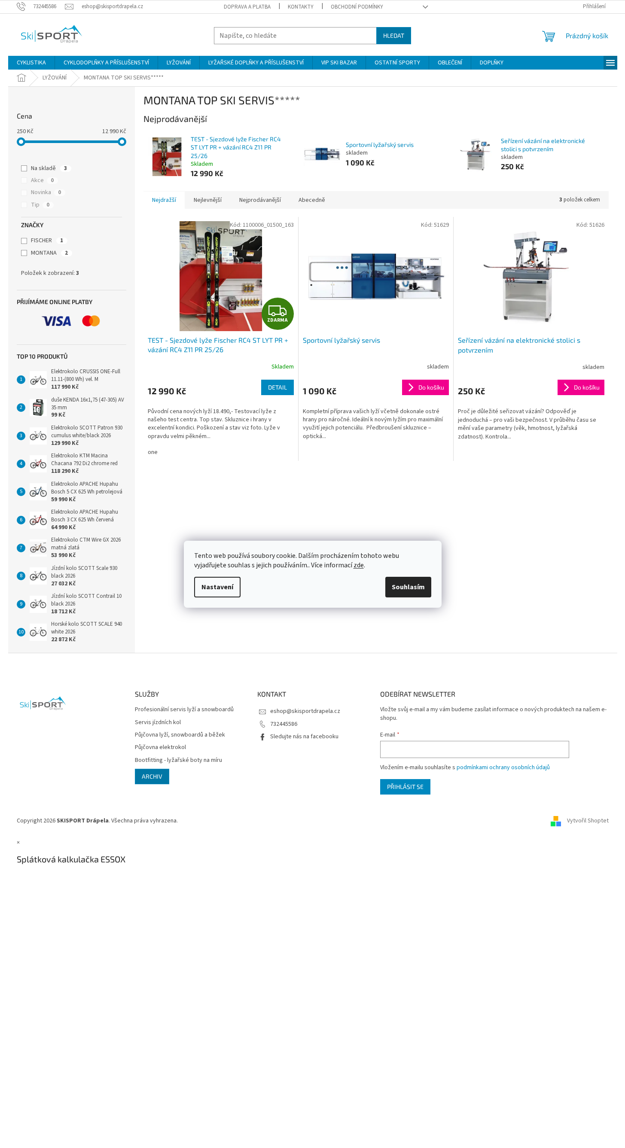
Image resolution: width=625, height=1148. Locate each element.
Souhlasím (408, 587)
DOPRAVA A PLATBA (247, 7)
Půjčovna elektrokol (160, 747)
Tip (40, 205)
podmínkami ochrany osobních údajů (503, 767)
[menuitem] (31, 63)
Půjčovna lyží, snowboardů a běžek (180, 735)
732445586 (283, 724)
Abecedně (312, 200)
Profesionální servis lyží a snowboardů (184, 710)
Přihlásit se (405, 786)
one (153, 452)
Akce (42, 180)
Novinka (46, 192)
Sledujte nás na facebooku (304, 736)
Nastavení (217, 587)
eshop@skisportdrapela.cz (305, 711)
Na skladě (49, 168)
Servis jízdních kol (158, 723)
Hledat (393, 35)
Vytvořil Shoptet (588, 820)
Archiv (152, 776)
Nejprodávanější (260, 200)
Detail (277, 387)
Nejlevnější (208, 200)
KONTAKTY (301, 7)
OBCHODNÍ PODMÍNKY (357, 7)
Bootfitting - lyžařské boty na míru (178, 760)
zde (359, 565)
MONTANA (49, 253)
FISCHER (47, 240)
